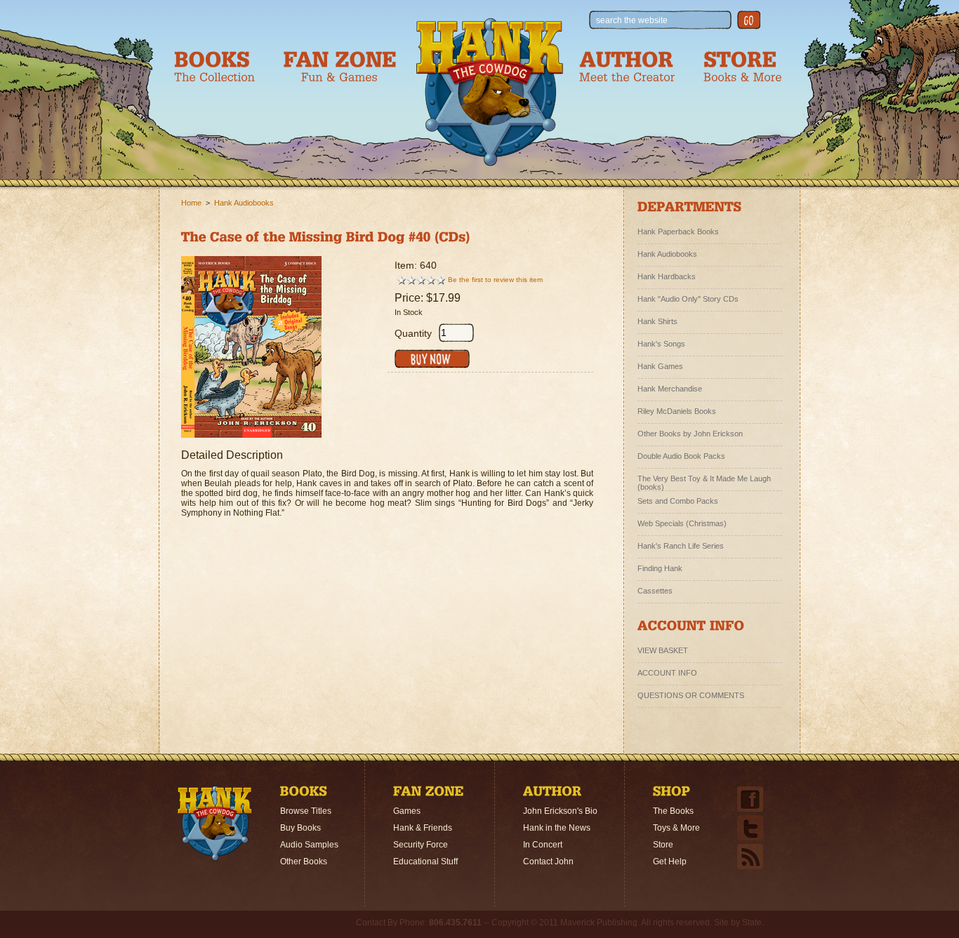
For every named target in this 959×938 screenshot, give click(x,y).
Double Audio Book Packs (681, 456)
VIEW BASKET (662, 650)
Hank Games (660, 366)
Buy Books (300, 828)
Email (750, 856)
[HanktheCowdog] (489, 92)
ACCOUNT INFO (667, 673)
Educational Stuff (425, 861)
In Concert (542, 845)
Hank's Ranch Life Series (680, 546)
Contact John (548, 861)
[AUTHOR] (552, 793)
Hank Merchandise (669, 388)
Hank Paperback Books (678, 231)
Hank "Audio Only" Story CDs (688, 299)
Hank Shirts (657, 321)
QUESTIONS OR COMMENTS (690, 695)
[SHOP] (672, 793)
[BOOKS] (303, 793)
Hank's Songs (661, 344)
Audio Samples (309, 845)
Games (407, 811)
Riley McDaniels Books (676, 411)
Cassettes (655, 591)
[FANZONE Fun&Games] (340, 66)
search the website (632, 20)
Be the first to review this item (495, 279)
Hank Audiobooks (244, 203)
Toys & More (676, 828)
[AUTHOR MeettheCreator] (627, 66)
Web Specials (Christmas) (682, 523)
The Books (673, 811)
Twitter (750, 827)
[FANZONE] (428, 793)
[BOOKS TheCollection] (214, 66)
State (752, 922)
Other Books (303, 861)
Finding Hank (659, 568)
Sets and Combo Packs (677, 501)
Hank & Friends (422, 828)
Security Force (420, 845)
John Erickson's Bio (560, 811)
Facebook (750, 799)
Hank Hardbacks (666, 276)
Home (191, 203)
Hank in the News (556, 828)
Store (663, 845)
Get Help (670, 861)
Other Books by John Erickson (690, 433)
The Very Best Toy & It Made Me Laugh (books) (704, 480)
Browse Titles (305, 811)
